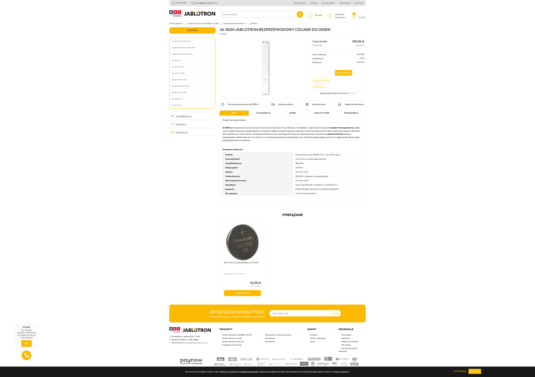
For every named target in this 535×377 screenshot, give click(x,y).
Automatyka (270, 338)
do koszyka (242, 293)
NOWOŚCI (181, 124)
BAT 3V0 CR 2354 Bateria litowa (241, 262)
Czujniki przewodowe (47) (182, 54)
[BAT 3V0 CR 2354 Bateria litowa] (242, 242)
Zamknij (474, 371)
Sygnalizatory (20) (179, 79)
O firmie (313, 3)
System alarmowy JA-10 (232, 338)
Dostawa (314, 335)
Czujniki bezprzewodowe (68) (183, 47)
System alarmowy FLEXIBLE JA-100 (236, 335)
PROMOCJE (182, 132)
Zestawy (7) (176, 105)
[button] (26, 355)
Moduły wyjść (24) (179, 92)
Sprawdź (352, 93)
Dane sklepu (346, 335)
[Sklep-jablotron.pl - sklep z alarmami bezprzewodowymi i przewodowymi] (192, 13)
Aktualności (328, 3)
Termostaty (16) (178, 67)
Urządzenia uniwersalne (232, 345)
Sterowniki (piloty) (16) (180, 86)
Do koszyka (344, 72)
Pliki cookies (346, 345)
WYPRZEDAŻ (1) (184, 116)
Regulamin (299, 3)
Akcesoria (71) (177, 99)
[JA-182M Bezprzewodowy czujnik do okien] (265, 68)
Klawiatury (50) (178, 73)
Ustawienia (460, 371)
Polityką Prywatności (249, 371)
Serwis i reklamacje (317, 338)
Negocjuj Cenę (321, 81)
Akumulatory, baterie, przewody (278, 335)
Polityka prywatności (349, 341)
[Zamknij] (38, 323)
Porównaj (319, 87)
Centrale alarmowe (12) (181, 41)
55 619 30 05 (181, 3)
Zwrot (312, 341)
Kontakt (359, 3)
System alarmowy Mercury (233, 341)
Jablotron (345, 3)
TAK (26, 343)
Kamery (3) (176, 60)
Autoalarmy (270, 341)
